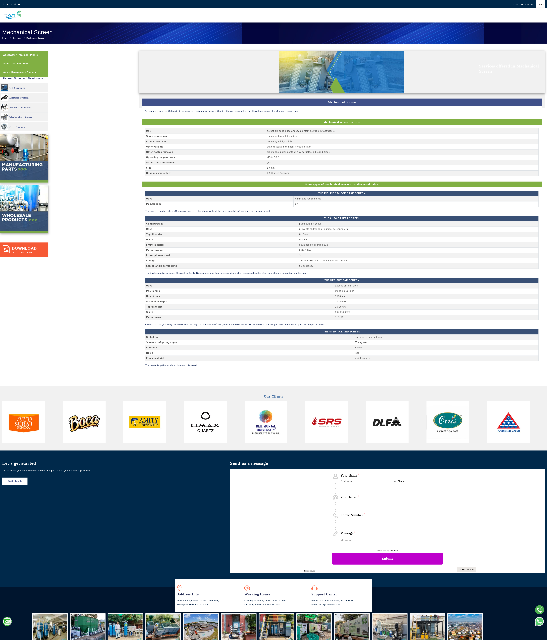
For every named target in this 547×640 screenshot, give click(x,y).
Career (540, 4)
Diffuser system (19, 97)
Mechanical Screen (21, 117)
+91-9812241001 (525, 4)
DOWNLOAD (24, 248)
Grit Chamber (18, 127)
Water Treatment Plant (16, 63)
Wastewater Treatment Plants (21, 55)
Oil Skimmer (17, 87)
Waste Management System (20, 72)
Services (17, 38)
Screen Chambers (20, 107)
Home (5, 38)
